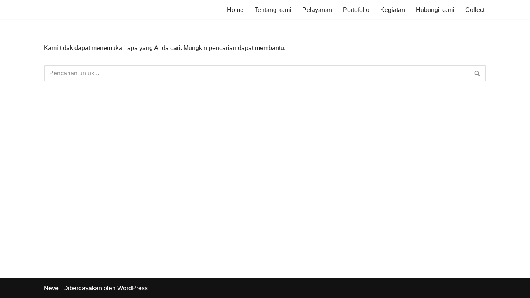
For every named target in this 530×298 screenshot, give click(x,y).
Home (235, 10)
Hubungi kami (435, 10)
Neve (51, 288)
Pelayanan (317, 10)
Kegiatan (392, 10)
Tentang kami (273, 10)
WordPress (132, 288)
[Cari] (477, 73)
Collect (475, 10)
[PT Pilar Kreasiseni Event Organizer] (67, 9)
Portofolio (356, 10)
